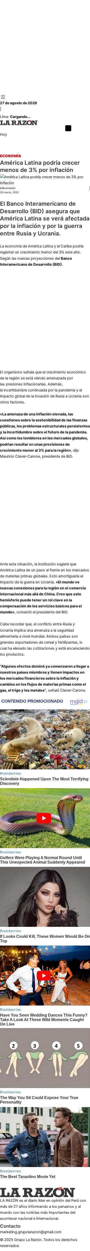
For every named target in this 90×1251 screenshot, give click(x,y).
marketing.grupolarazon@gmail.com (31, 1232)
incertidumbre (15, 390)
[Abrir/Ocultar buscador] (68, 128)
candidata (24, 150)
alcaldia (6, 150)
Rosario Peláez (70, 150)
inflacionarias (35, 384)
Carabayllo (45, 150)
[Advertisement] (45, 47)
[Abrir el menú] (3, 97)
